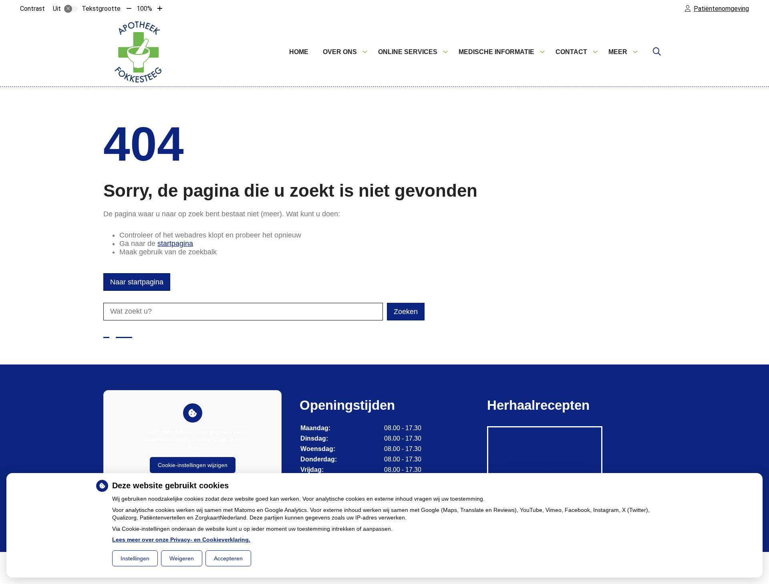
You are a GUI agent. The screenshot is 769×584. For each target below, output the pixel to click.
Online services (407, 51)
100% (144, 8)
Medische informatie (496, 51)
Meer (617, 51)
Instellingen (135, 558)
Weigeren (181, 558)
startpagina (175, 244)
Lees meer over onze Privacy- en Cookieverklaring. (181, 539)
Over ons (340, 51)
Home (298, 51)
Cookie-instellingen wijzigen (192, 465)
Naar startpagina (136, 282)
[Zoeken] (657, 52)
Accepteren (228, 558)
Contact (571, 51)
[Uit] (71, 9)
